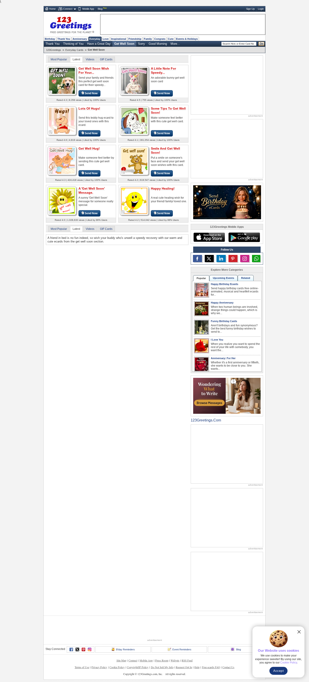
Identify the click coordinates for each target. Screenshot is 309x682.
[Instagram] (89, 649)
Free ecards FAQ (211, 667)
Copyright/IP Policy (137, 667)
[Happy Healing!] (134, 200)
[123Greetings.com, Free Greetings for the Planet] (72, 24)
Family (148, 39)
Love (106, 39)
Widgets (175, 660)
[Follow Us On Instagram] (244, 258)
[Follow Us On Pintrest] (233, 258)
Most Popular (59, 59)
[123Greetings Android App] (244, 237)
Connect (67, 8)
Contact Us (228, 667)
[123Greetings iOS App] (209, 237)
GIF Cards (106, 59)
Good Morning (158, 43)
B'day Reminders (125, 649)
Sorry (141, 43)
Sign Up (250, 8)
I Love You (217, 339)
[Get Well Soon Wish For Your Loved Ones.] (62, 80)
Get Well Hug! (89, 148)
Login (261, 8)
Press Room (161, 660)
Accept (278, 671)
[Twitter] (77, 649)
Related (245, 278)
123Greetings (53, 50)
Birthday (50, 39)
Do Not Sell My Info (162, 667)
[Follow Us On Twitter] (209, 258)
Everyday (94, 39)
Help (197, 667)
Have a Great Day (99, 43)
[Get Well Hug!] (62, 160)
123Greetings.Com (206, 420)
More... (175, 43)
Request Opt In (184, 667)
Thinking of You (73, 43)
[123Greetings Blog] (227, 395)
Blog (100, 8)
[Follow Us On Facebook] (197, 258)
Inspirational (118, 39)
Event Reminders (181, 649)
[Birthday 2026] (227, 202)
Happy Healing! (163, 188)
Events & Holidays (187, 39)
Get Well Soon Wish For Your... (93, 70)
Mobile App (88, 8)
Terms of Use (82, 667)
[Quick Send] (50, 92)
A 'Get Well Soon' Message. (91, 190)
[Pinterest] (83, 649)
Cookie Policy (117, 667)
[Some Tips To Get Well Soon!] (134, 120)
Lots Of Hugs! (89, 108)
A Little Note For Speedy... (163, 70)
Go (261, 43)
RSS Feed (187, 660)
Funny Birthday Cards (224, 321)
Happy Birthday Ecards (224, 284)
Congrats (159, 39)
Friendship (134, 39)
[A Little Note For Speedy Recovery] (134, 80)
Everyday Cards (74, 50)
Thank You (63, 39)
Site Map (121, 660)
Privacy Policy (99, 667)
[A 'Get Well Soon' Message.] (62, 200)
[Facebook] (71, 649)
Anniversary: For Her (223, 358)
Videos (90, 59)
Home (52, 8)
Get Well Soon (124, 43)
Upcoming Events (223, 278)
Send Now (91, 93)
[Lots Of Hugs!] (62, 120)
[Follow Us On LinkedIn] (221, 258)
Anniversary (80, 39)
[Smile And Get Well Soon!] (134, 160)
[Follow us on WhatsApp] (256, 258)
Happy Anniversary (222, 302)
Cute (171, 39)
